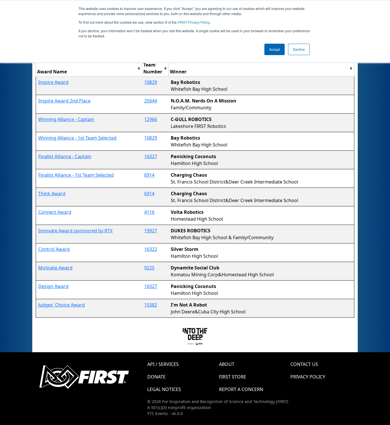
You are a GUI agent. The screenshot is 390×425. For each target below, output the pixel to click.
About (226, 364)
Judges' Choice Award (61, 305)
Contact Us (304, 364)
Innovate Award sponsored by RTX (75, 230)
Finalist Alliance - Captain (64, 156)
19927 (150, 230)
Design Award (53, 286)
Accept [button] (274, 49)
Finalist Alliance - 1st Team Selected (76, 175)
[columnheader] (89, 68)
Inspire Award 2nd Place (64, 101)
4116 (149, 212)
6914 (149, 175)
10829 (150, 82)
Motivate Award (55, 268)
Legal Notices (164, 389)
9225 (149, 268)
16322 (150, 249)
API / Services (163, 364)
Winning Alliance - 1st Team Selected (77, 138)
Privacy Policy (194, 22)
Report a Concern (241, 389)
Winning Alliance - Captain (66, 119)
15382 (150, 305)
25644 (150, 101)
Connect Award (54, 212)
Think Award (51, 193)
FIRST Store (232, 377)
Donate (156, 377)
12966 (150, 119)
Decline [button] (299, 49)
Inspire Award (53, 82)
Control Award (54, 249)
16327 (150, 156)
